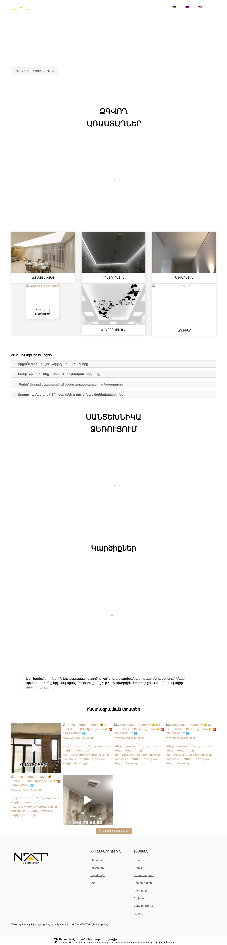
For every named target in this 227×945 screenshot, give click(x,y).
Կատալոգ (100, 6)
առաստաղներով (40, 687)
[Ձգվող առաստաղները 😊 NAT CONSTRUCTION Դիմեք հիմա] (88, 748)
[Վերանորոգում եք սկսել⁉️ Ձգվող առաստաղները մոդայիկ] (36, 748)
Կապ (45, 6)
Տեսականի (97, 860)
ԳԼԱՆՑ (113, 217)
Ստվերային (141, 890)
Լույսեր (58, 6)
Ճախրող (139, 898)
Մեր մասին (120, 6)
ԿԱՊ (93, 882)
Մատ (137, 860)
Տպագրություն (143, 905)
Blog (136, 6)
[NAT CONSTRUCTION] (21, 10)
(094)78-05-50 (157, 6)
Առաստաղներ (78, 6)
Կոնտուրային (143, 882)
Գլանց (138, 867)
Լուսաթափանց (144, 875)
